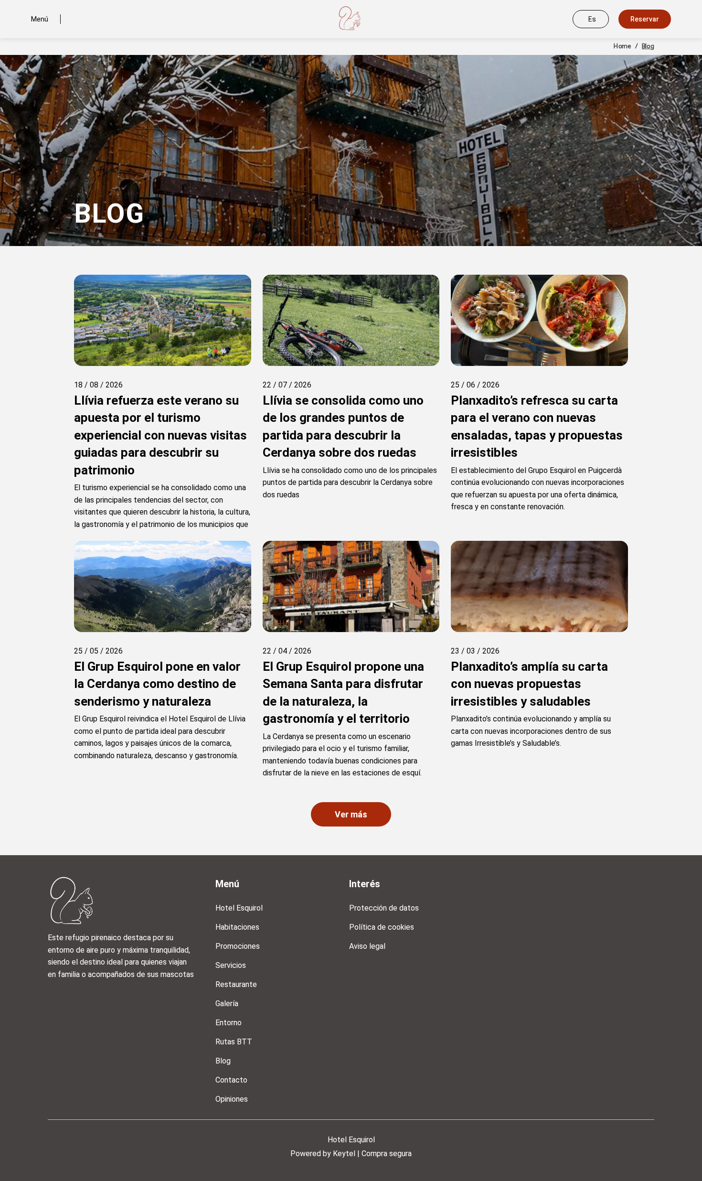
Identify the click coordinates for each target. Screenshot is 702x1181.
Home (622, 46)
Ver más (351, 814)
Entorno (228, 1022)
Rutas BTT (233, 1041)
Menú (39, 19)
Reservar (644, 19)
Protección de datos (384, 908)
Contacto (231, 1079)
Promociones (237, 946)
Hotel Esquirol (239, 908)
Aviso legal (367, 946)
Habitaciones (237, 927)
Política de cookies (381, 927)
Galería (226, 1003)
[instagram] (57, 999)
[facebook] (83, 999)
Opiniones (231, 1099)
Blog (223, 1060)
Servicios (230, 965)
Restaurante (236, 984)
